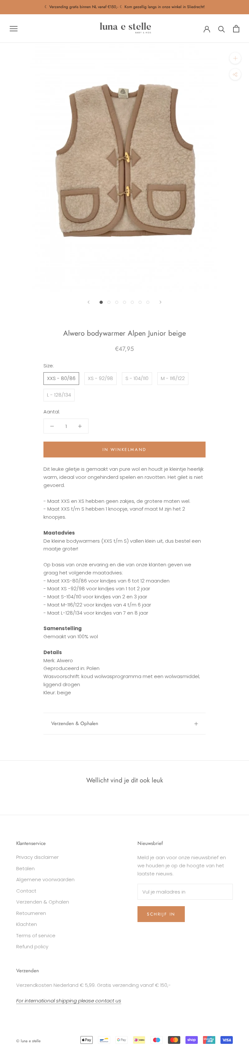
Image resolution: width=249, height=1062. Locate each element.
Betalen (25, 868)
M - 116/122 (173, 378)
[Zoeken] (221, 28)
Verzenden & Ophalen (74, 723)
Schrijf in (161, 914)
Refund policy (32, 946)
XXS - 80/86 (61, 378)
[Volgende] (160, 302)
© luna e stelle (28, 1041)
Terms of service (35, 935)
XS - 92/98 (100, 378)
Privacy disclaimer (37, 857)
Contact (26, 890)
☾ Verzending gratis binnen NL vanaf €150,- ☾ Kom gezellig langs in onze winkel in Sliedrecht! (124, 7)
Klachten (26, 924)
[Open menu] (14, 28)
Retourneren (31, 913)
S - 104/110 (136, 378)
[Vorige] (88, 302)
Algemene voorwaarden (45, 879)
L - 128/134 (59, 394)
